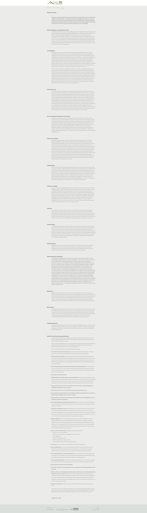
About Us (49, 7)
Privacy (58, 7)
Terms (98, 509)
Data (54, 7)
